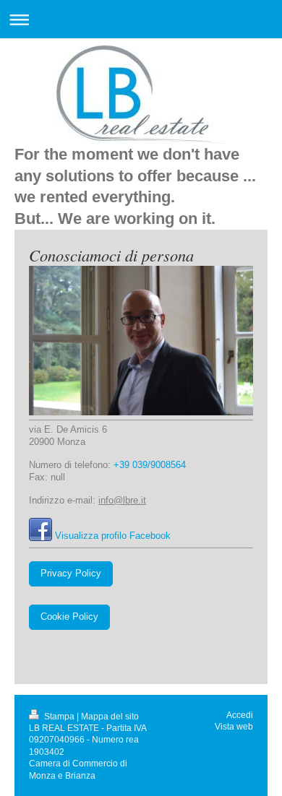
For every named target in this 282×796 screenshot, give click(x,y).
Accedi (239, 714)
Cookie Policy (69, 617)
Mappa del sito (110, 716)
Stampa (59, 716)
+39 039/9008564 (150, 465)
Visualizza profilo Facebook (113, 536)
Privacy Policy (70, 573)
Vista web (234, 726)
